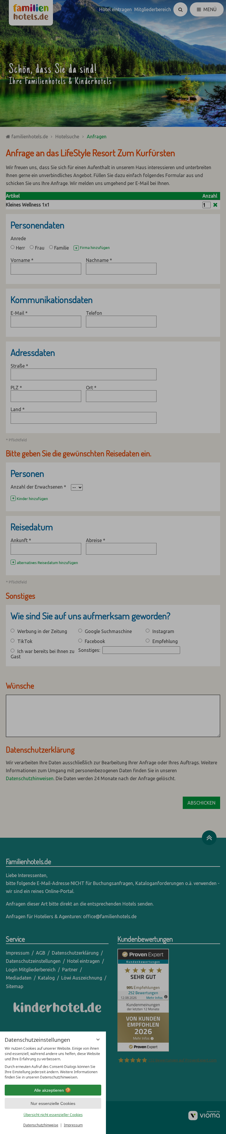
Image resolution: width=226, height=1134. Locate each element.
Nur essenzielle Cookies (53, 1103)
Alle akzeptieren (49, 1090)
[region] (53, 1063)
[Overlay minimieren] (98, 1039)
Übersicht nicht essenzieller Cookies (53, 1114)
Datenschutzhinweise (40, 1125)
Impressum (73, 1125)
